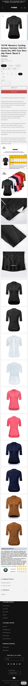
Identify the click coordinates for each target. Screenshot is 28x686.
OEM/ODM (5, 618)
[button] (2, 7)
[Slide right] (16, 42)
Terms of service (14, 682)
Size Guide (5, 608)
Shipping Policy (6, 629)
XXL (4, 77)
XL (20, 74)
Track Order (5, 611)
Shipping (2, 60)
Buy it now (14, 91)
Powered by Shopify (16, 680)
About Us (5, 626)
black (3, 65)
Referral (5, 614)
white (14, 68)
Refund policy (23, 680)
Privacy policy (7, 682)
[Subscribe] (21, 659)
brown (18, 65)
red (9, 68)
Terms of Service (7, 638)
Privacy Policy (6, 635)
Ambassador (6, 647)
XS (3, 74)
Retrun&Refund (6, 632)
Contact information (15, 684)
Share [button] (3, 594)
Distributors (6, 650)
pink (3, 68)
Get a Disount (6, 605)
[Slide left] (11, 42)
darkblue (12, 66)
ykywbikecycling (8, 680)
